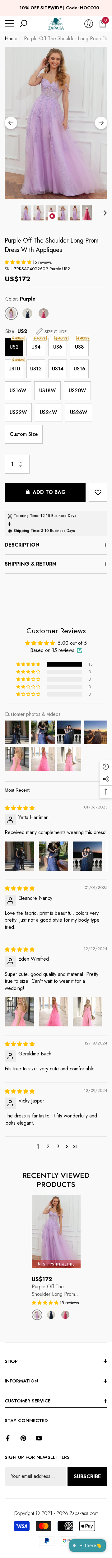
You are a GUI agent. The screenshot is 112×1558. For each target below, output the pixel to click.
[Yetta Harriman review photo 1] (20, 856)
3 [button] (58, 1146)
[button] (23, 23)
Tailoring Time (26, 516)
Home (11, 38)
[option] (56, 123)
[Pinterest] (23, 1438)
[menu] (9, 23)
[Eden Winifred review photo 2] (53, 1012)
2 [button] (48, 1146)
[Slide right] (101, 123)
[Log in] (88, 23)
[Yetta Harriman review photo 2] (53, 856)
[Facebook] (8, 1438)
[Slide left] (11, 123)
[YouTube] (39, 1438)
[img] (20, 808)
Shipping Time (26, 530)
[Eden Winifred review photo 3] (87, 1012)
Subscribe (87, 1476)
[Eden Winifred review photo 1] (20, 1012)
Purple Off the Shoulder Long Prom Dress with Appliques (52, 245)
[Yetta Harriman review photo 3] (87, 856)
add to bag (49, 492)
